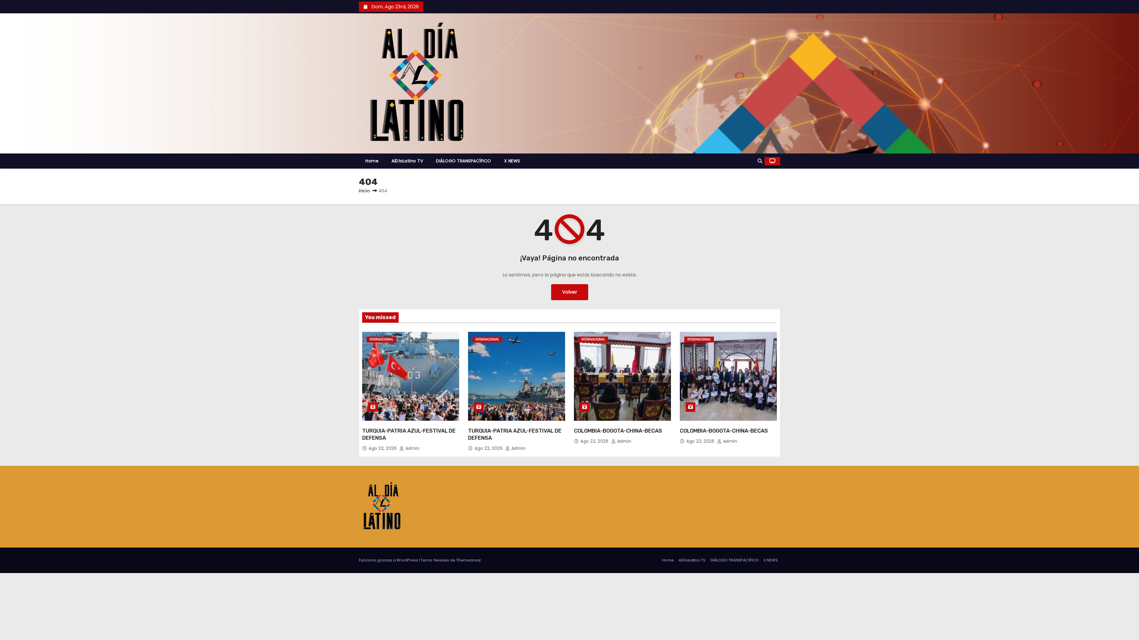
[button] (760, 161)
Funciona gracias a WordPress (389, 560)
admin (411, 448)
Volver (569, 292)
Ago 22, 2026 (383, 448)
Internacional (381, 339)
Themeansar (468, 560)
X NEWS (512, 161)
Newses (441, 560)
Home (371, 161)
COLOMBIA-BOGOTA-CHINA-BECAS (618, 431)
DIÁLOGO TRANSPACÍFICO (463, 161)
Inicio (364, 191)
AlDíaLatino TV (407, 161)
